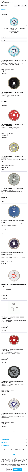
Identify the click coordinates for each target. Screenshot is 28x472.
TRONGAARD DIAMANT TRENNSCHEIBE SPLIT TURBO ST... (14, 414)
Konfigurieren (17, 469)
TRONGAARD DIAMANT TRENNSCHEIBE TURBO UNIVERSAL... (12, 125)
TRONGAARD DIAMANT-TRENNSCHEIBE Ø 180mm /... (13, 221)
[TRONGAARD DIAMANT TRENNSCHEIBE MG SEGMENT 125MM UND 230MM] (14, 307)
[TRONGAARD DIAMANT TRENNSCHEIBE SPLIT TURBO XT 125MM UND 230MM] (14, 275)
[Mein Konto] (22, 5)
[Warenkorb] (25, 5)
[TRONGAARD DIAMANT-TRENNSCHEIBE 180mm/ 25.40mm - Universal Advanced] (14, 179)
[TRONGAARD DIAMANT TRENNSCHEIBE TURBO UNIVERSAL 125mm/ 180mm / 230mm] (14, 115)
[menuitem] (3, 5)
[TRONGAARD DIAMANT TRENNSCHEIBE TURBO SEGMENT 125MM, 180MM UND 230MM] (14, 339)
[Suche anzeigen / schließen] (15, 5)
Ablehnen (9, 469)
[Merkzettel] (18, 5)
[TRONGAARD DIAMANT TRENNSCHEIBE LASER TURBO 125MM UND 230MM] (14, 147)
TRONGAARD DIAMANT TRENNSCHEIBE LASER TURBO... (12, 157)
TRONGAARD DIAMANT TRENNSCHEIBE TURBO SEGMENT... (12, 349)
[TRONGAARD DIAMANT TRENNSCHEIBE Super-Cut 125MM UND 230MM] (14, 371)
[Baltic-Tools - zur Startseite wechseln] (7, 2)
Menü (5, 5)
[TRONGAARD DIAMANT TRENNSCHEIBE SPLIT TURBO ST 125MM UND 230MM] (14, 403)
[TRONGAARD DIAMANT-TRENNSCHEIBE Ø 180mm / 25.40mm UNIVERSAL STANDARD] (14, 211)
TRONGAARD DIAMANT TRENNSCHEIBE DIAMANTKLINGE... (12, 253)
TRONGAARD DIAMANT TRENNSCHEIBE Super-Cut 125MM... (12, 382)
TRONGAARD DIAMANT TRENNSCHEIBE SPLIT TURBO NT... (14, 29)
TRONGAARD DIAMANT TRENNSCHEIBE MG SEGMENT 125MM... (13, 317)
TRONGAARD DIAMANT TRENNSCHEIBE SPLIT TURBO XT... (14, 285)
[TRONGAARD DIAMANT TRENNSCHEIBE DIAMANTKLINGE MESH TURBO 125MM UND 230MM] (14, 243)
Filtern (4, 37)
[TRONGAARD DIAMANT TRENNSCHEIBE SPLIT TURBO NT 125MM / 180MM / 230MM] (14, 22)
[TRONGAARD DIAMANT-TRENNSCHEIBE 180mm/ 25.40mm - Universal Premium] (14, 83)
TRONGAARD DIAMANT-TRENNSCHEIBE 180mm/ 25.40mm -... (12, 93)
